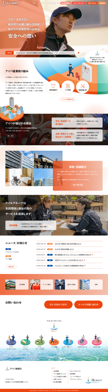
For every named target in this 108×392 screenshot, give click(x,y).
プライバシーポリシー (76, 379)
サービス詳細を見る (68, 99)
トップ (53, 368)
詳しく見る (11, 136)
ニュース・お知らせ (75, 376)
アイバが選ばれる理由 (52, 3)
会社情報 (34, 3)
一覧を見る (11, 266)
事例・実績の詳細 (78, 185)
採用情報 (102, 3)
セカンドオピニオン (78, 3)
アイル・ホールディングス (54, 321)
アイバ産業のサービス (42, 3)
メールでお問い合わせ (88, 305)
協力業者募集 (65, 3)
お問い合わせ (92, 3)
